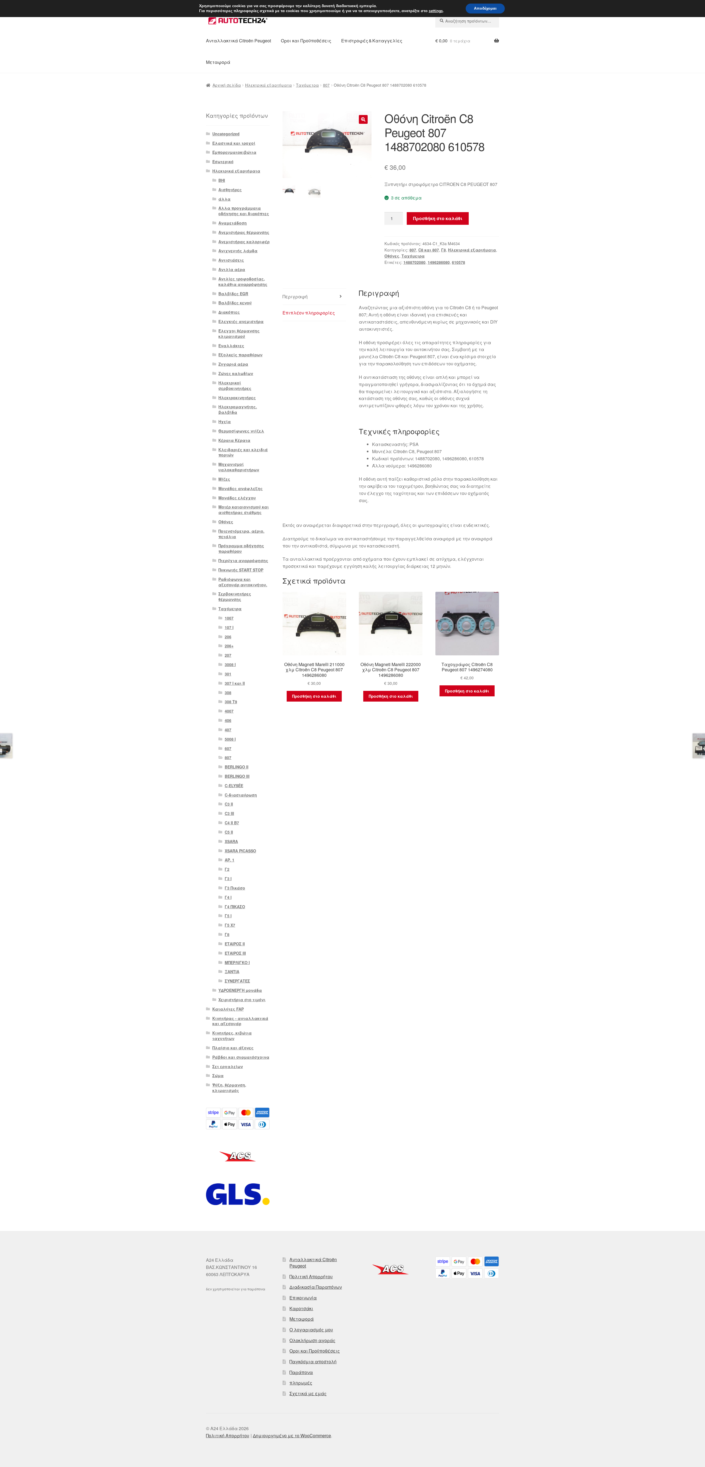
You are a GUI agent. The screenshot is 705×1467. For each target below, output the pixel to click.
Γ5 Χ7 (230, 925)
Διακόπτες (229, 312)
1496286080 (439, 262)
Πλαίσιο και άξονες (233, 1047)
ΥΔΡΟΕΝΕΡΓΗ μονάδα (240, 990)
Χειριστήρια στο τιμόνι (241, 999)
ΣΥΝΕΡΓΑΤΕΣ (237, 981)
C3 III (229, 813)
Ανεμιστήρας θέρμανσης (243, 232)
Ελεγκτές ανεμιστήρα (241, 321)
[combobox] (467, 21)
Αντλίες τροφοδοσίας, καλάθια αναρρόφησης (242, 281)
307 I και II (235, 683)
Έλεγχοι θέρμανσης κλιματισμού (239, 333)
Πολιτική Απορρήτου (311, 1276)
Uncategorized (226, 133)
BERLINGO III (237, 776)
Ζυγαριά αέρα (233, 364)
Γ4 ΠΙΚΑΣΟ (235, 906)
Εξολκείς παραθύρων (240, 354)
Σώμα (218, 1075)
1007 (229, 618)
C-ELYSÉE (234, 785)
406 (228, 720)
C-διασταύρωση (241, 795)
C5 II (229, 832)
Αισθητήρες (230, 189)
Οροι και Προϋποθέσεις (306, 40)
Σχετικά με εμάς (308, 1393)
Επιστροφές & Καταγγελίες (371, 40)
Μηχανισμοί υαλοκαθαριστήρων (238, 466)
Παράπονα (301, 1372)
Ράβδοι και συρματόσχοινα (240, 1057)
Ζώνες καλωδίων (235, 373)
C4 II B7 (232, 822)
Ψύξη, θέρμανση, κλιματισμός (229, 1087)
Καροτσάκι (301, 1308)
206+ (229, 645)
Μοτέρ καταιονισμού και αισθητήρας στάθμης (243, 509)
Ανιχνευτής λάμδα (237, 250)
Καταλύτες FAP (228, 1009)
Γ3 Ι (228, 878)
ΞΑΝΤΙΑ (232, 971)
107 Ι (229, 627)
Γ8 (443, 250)
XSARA (231, 841)
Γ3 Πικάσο (235, 888)
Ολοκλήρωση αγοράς (312, 1340)
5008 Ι (230, 739)
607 (228, 748)
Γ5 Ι (228, 915)
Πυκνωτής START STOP (240, 570)
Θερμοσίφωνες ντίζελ (241, 431)
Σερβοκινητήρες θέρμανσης (234, 596)
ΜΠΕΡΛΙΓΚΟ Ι (237, 962)
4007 (229, 711)
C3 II (229, 804)
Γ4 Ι (228, 897)
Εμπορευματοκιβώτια (234, 152)
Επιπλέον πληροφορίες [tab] (309, 313)
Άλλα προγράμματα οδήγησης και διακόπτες (243, 210)
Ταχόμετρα (307, 85)
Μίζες (224, 479)
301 (228, 674)
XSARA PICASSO (240, 850)
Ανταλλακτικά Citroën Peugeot (238, 40)
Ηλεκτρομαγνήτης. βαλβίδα (237, 409)
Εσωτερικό (223, 161)
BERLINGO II (236, 767)
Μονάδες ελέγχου (237, 497)
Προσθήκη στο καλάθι (437, 218)
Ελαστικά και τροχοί (233, 143)
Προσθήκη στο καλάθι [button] (314, 696)
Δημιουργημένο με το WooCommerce (292, 1435)
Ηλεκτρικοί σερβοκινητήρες (234, 385)
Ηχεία (224, 421)
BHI (221, 180)
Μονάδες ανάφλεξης (240, 488)
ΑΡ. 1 (229, 860)
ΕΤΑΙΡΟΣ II (235, 943)
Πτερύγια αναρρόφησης (243, 560)
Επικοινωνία (303, 1297)
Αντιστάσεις (231, 260)
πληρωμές (300, 1383)
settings (436, 11)
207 (228, 655)
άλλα (224, 199)
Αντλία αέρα (231, 269)
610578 (458, 262)
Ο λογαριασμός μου (311, 1329)
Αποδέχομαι (485, 8)
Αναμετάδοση (232, 223)
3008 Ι (230, 664)
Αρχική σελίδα (227, 85)
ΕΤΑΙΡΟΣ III (235, 953)
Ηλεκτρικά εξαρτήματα (268, 85)
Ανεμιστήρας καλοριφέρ (244, 241)
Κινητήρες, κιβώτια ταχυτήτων (232, 1035)
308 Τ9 (231, 701)
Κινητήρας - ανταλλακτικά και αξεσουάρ (240, 1021)
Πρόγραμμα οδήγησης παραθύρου (241, 548)
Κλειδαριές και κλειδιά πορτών (243, 452)
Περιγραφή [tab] (295, 296)
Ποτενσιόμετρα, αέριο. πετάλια (241, 533)
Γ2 (227, 869)
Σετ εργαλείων (227, 1066)
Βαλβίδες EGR (233, 293)
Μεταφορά (218, 62)
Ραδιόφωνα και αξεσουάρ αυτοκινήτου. (242, 581)
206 (228, 636)
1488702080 (414, 262)
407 (228, 729)
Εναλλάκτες (231, 345)
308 (228, 692)
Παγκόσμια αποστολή (313, 1361)
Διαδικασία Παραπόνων (315, 1287)
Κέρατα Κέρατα (234, 440)
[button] (363, 119)
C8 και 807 (428, 250)
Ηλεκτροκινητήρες (237, 397)
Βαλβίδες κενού (235, 302)
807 (326, 85)
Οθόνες (391, 256)
